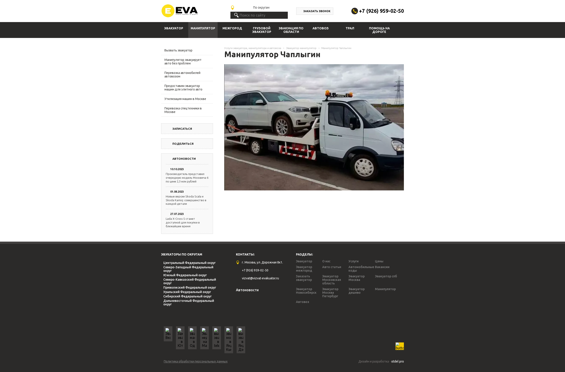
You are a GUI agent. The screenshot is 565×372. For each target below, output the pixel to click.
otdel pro (397, 361)
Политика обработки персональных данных (196, 361)
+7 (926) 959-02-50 (381, 11)
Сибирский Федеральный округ (187, 296)
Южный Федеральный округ (185, 275)
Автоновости (247, 290)
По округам (261, 7)
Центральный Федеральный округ (189, 263)
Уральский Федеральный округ (187, 292)
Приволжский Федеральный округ (189, 287)
